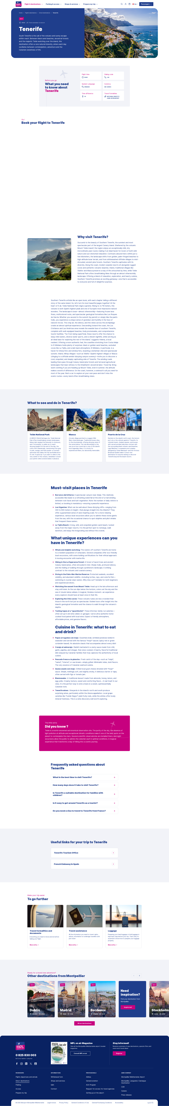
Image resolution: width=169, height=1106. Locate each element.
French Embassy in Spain (66, 864)
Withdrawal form (57, 1077)
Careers (124, 1091)
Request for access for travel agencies (100, 1089)
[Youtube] (35, 1064)
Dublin (35, 1010)
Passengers (145, 4)
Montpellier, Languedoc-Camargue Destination (133, 1082)
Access (18, 1089)
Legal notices (51, 1102)
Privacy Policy (63, 1102)
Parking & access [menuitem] (52, 4)
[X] (31, 1064)
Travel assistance (78, 931)
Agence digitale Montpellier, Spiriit (150, 1103)
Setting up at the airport (95, 1093)
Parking (18, 1085)
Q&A (52, 1085)
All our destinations (84, 1023)
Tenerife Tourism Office (66, 853)
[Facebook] (17, 1064)
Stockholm (160, 1010)
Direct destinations (22, 1081)
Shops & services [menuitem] (71, 4)
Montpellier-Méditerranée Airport (133, 1077)
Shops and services (58, 1081)
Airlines (88, 1077)
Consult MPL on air (80, 1053)
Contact (54, 1089)
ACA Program (91, 1085)
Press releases (126, 1095)
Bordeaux (98, 1010)
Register (119, 1053)
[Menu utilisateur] (126, 4)
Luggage (112, 931)
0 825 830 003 (26, 1055)
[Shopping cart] (129, 4)
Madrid (65, 1010)
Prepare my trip (21, 1093)
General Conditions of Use (80, 1102)
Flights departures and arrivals (26, 1077)
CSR (123, 1087)
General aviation (92, 1081)
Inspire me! (128, 1007)
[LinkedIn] (26, 1064)
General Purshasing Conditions (102, 1102)
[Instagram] (21, 1064)
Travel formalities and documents (41, 932)
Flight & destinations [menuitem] (33, 4)
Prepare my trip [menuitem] (89, 4)
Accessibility (119, 1102)
